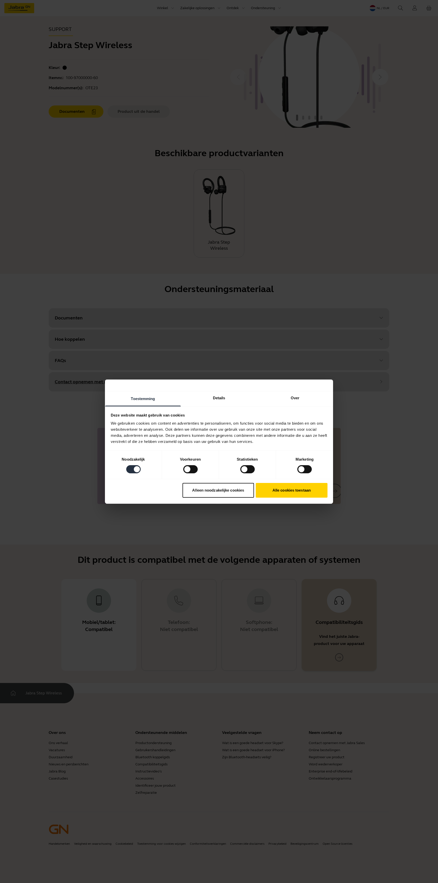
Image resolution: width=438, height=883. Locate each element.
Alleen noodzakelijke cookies (218, 490)
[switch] (190, 469)
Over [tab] (295, 397)
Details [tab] (219, 397)
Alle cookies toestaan (291, 490)
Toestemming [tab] (143, 398)
